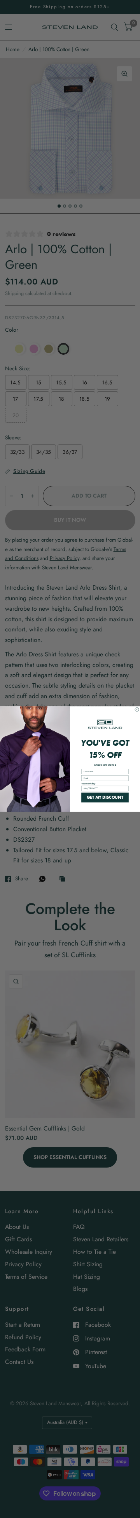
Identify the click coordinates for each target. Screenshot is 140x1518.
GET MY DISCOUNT (105, 797)
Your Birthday (88, 783)
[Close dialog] (137, 709)
